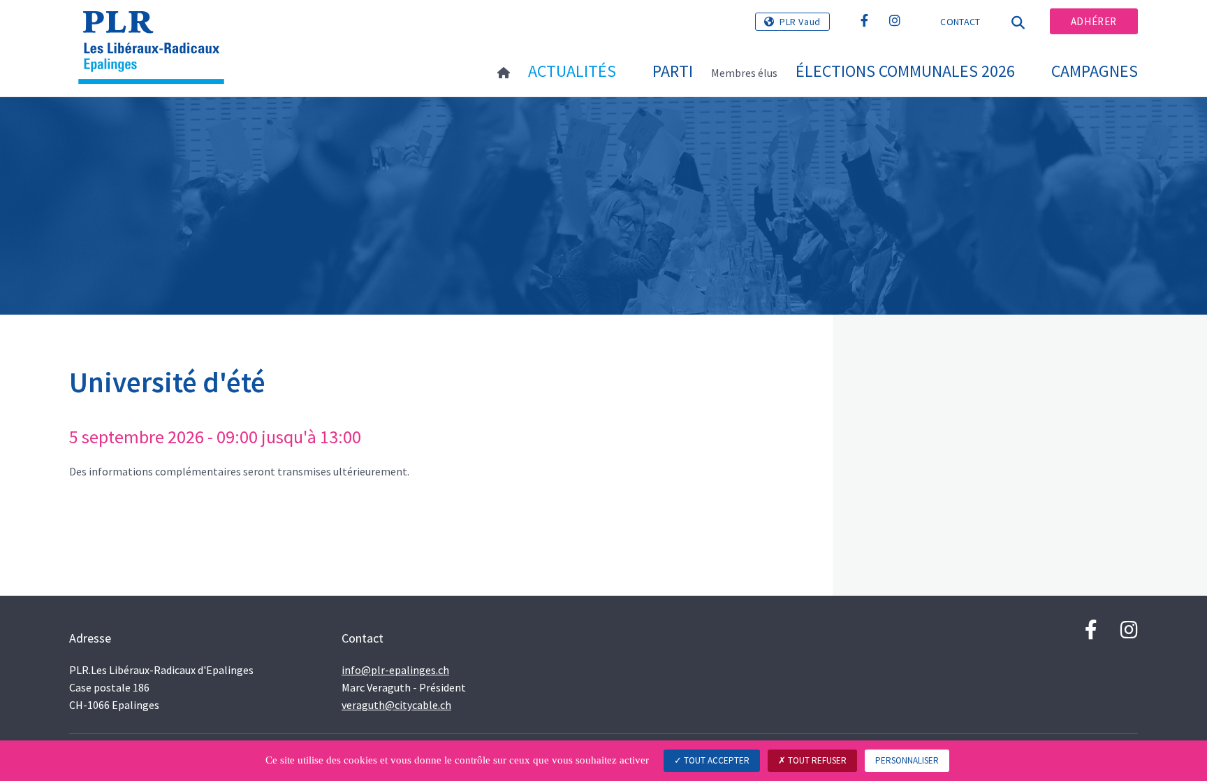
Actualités (572, 71)
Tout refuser (816, 760)
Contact (960, 21)
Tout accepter (715, 760)
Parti (672, 71)
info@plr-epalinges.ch (395, 670)
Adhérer (1094, 21)
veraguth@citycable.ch (396, 705)
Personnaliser (907, 760)
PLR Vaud (800, 21)
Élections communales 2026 (905, 71)
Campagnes (1094, 71)
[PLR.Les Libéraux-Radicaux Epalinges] (156, 28)
